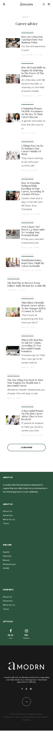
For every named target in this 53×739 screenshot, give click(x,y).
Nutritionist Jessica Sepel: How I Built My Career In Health (32, 263)
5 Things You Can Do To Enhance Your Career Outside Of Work (32, 150)
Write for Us (9, 519)
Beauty (6, 560)
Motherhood (9, 564)
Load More (26, 447)
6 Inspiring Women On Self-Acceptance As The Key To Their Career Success (32, 112)
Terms (6, 523)
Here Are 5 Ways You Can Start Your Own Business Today (32, 39)
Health (6, 552)
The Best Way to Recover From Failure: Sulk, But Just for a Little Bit (26, 284)
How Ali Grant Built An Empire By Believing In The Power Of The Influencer (33, 71)
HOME (6, 568)
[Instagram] (26, 689)
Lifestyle (7, 556)
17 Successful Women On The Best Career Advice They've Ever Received (32, 415)
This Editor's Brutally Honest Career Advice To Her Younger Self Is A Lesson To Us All (33, 307)
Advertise (8, 515)
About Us (7, 511)
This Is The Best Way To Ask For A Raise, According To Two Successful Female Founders (32, 345)
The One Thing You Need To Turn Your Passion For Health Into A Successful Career (25, 383)
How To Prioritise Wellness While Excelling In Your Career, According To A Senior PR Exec (32, 189)
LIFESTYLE (27, 31)
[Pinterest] (31, 689)
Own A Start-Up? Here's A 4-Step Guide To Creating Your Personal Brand (33, 231)
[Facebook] (22, 689)
